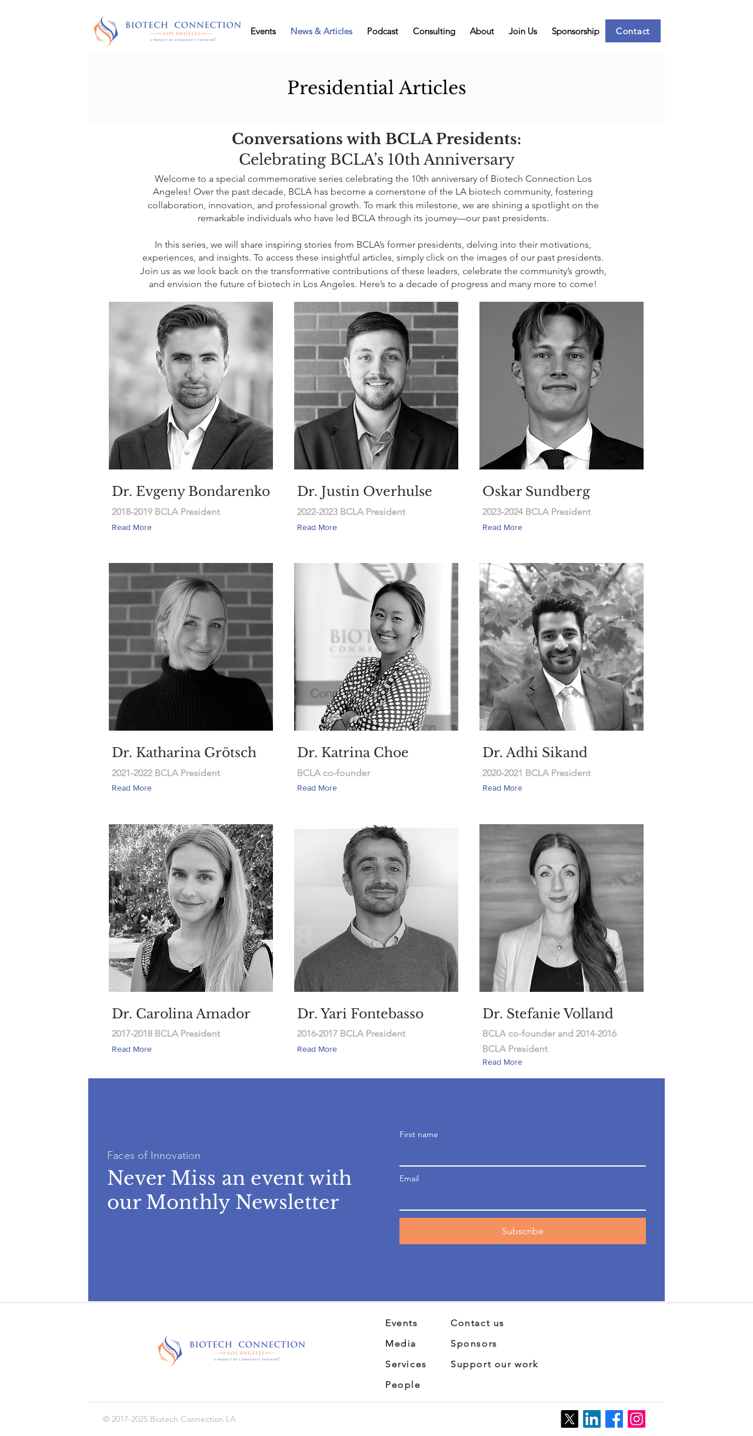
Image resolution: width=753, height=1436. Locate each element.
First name (418, 1135)
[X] (569, 1419)
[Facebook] (614, 1419)
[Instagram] (636, 1419)
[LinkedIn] (592, 1419)
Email (409, 1179)
